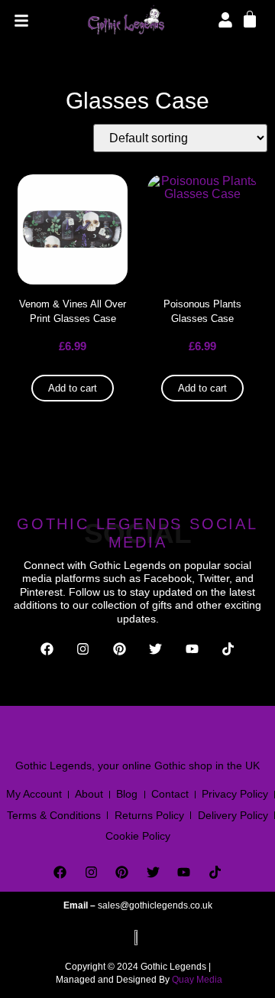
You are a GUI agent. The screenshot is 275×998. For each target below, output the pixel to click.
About (89, 794)
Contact (170, 794)
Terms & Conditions (54, 815)
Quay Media (197, 979)
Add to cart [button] (72, 388)
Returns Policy (149, 815)
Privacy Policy (235, 794)
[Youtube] (192, 649)
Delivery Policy (233, 815)
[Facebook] (47, 649)
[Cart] (250, 18)
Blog (127, 794)
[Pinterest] (119, 649)
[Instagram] (83, 649)
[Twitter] (156, 649)
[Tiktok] (229, 649)
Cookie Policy (137, 836)
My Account (34, 794)
